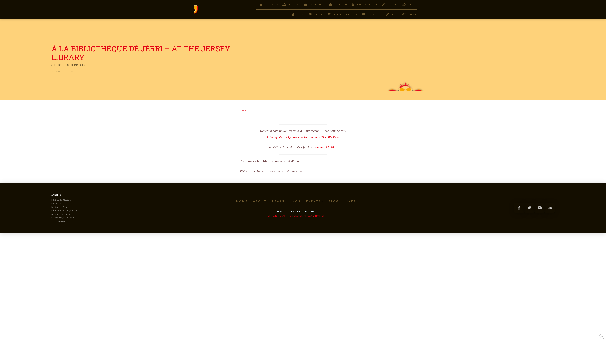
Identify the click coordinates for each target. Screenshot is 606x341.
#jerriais (293, 137)
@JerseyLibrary (277, 137)
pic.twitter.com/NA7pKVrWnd (319, 137)
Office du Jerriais (68, 65)
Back (243, 110)
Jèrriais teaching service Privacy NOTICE (296, 216)
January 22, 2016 (325, 147)
